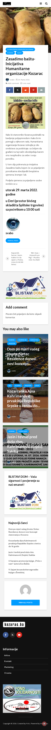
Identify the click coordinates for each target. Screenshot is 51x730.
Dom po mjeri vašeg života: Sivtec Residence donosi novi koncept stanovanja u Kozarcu (23, 532)
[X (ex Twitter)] (12, 635)
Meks (28, 723)
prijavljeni (21, 314)
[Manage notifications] (44, 723)
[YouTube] (19, 635)
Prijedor (12, 343)
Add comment (13, 83)
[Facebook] (5, 635)
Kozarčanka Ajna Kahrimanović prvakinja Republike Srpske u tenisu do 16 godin (24, 543)
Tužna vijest (23, 431)
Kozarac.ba (22, 340)
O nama (7, 673)
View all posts (13, 241)
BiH (10, 386)
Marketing (34, 340)
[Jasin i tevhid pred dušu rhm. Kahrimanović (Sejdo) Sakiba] (25, 446)
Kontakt (7, 661)
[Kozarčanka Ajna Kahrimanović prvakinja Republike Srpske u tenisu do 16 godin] (25, 401)
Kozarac (10, 53)
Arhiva (7, 655)
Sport (37, 386)
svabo (12, 80)
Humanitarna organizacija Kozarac (20, 49)
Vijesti (19, 53)
